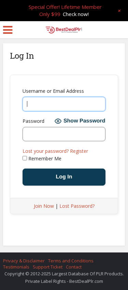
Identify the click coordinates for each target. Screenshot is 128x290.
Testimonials (16, 267)
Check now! (76, 14)
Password (33, 121)
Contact (74, 267)
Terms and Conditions (71, 261)
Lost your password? (46, 151)
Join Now (44, 206)
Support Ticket (47, 267)
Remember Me (44, 158)
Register (79, 151)
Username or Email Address (53, 91)
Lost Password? (77, 206)
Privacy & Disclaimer (24, 261)
